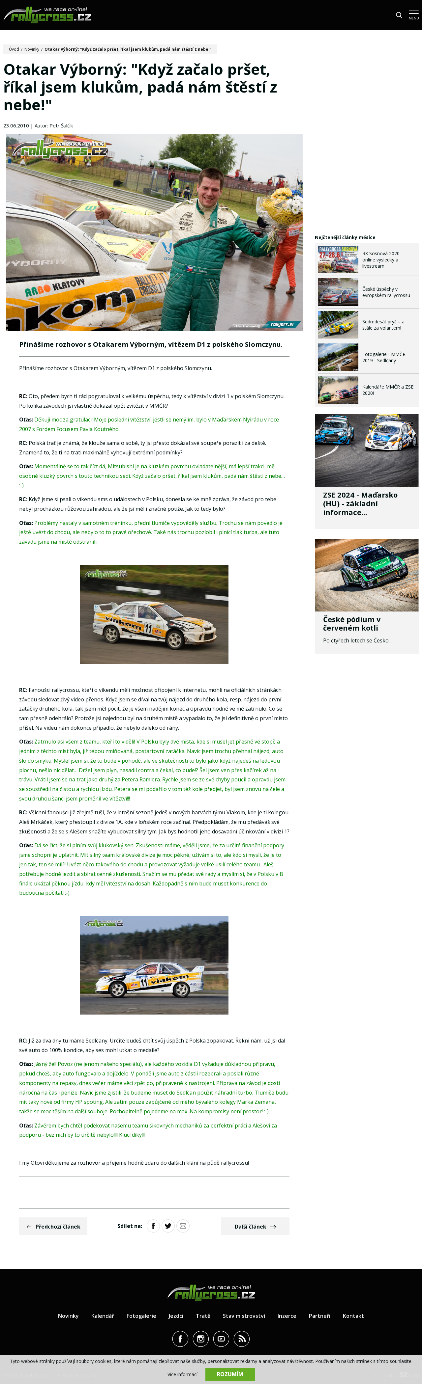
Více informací (182, 1374)
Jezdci (176, 1315)
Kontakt (353, 1315)
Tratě (203, 1315)
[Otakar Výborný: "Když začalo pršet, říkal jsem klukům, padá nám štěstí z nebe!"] (154, 233)
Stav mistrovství (244, 1315)
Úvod (14, 49)
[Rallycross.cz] (47, 15)
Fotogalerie (141, 1315)
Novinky (31, 49)
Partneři (319, 1315)
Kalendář (102, 1315)
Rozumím (230, 1374)
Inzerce (287, 1315)
